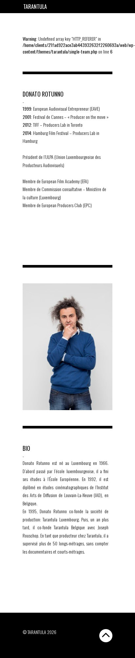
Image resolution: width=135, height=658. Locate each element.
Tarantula (35, 7)
